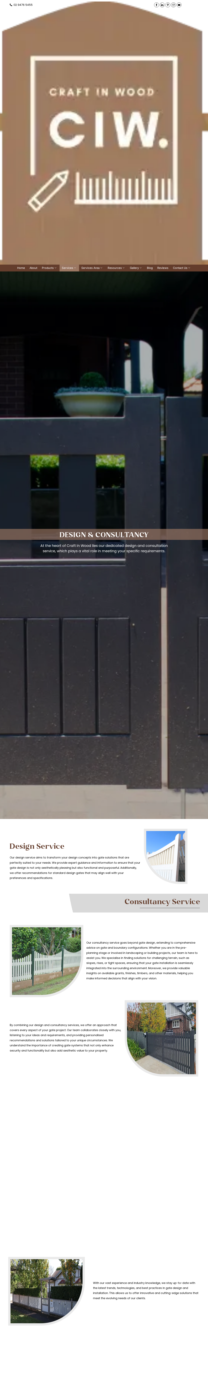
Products (48, 267)
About (33, 267)
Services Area (90, 267)
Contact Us (180, 267)
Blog (150, 267)
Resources (115, 267)
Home (21, 267)
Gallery (134, 267)
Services (67, 267)
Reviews (162, 267)
